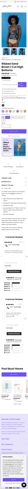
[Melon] (6, 111)
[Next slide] (27, 256)
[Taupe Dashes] (21, 111)
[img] (8, 242)
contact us (19, 193)
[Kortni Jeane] (7, 6)
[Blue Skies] (3, 111)
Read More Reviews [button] (14, 271)
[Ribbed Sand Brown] (10, 111)
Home (3, 58)
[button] (5, 73)
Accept (13, 479)
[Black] (3, 105)
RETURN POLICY (6, 182)
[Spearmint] (14, 111)
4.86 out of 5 (18, 278)
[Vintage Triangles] (24, 111)
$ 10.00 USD (7, 399)
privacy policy (8, 464)
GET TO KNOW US (7, 444)
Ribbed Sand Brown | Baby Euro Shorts (7, 146)
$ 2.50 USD (19, 401)
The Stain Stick (5, 395)
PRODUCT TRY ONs (7, 185)
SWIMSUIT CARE (6, 178)
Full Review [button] (8, 266)
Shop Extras (14, 374)
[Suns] (17, 111)
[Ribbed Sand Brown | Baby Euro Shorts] (20, 147)
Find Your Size (5, 114)
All (6, 58)
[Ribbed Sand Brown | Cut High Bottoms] (6, 51)
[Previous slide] (1, 256)
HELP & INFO (5, 439)
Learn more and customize (13, 483)
